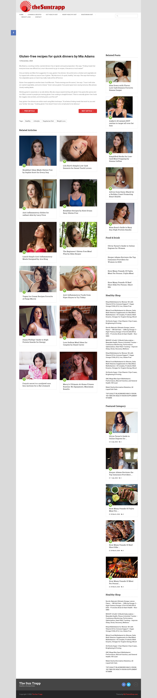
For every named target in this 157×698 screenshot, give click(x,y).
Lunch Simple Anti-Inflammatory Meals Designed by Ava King (37, 257)
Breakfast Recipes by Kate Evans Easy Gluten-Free (77, 212)
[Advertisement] (78, 38)
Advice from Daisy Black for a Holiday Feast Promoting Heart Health (121, 194)
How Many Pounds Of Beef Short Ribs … (121, 546)
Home (21, 14)
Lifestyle (37, 121)
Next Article (87, 111)
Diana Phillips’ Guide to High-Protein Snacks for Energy (36, 341)
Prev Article (29, 111)
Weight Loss (26, 17)
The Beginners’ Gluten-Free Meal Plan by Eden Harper (77, 252)
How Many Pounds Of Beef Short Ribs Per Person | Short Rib (120, 284)
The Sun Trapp (30, 683)
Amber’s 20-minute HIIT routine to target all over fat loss (121, 123)
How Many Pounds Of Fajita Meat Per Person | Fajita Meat (121, 272)
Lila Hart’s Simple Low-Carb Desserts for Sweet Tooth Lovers (77, 167)
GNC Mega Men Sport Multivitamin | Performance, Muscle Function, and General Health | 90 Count (121, 381)
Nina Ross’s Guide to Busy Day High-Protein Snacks (120, 228)
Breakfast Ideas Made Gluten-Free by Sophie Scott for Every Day (38, 171)
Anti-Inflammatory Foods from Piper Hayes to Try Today (77, 296)
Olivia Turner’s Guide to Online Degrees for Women (121, 247)
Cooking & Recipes (34, 14)
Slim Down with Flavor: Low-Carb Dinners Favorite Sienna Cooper (121, 87)
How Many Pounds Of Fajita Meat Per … (121, 509)
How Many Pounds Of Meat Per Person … (121, 582)
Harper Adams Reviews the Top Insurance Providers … (121, 473)
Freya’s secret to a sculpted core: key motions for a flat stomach (37, 384)
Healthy (27, 121)
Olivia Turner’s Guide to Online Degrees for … (119, 437)
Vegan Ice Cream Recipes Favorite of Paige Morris (38, 297)
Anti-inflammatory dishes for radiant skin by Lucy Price (36, 213)
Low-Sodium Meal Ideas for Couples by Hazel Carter (75, 343)
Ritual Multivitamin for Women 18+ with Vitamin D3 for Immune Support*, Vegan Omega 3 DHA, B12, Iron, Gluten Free (120, 304)
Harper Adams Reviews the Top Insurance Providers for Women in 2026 (122, 259)
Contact (38, 17)
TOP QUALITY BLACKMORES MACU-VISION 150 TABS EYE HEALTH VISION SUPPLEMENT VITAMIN (121, 396)
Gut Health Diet (52, 14)
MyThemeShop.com (130, 694)
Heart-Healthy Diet (69, 14)
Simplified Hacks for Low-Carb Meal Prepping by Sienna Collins (120, 158)
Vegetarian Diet (87, 14)
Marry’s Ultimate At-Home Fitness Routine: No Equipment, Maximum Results (78, 386)
